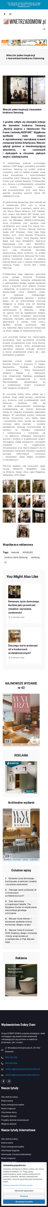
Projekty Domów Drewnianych (15, 1120)
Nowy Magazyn (8, 1108)
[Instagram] (10, 14)
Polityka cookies (26, 1185)
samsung (35, 557)
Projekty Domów (8, 1116)
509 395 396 (11, 1057)
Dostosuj (24, 1196)
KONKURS (28, 552)
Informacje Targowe (10, 1150)
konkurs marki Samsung (16, 557)
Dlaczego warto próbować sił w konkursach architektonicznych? (23, 649)
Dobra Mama (7, 1100)
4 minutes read (17, 617)
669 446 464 (11, 1063)
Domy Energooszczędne (12, 1104)
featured (15, 552)
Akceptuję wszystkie (24, 1202)
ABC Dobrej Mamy (9, 1097)
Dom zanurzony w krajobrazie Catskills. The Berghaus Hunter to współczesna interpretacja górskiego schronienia (21, 907)
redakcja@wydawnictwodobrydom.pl (22, 1069)
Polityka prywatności (11, 1185)
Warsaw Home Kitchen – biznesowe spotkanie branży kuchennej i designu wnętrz (18, 921)
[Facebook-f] (4, 14)
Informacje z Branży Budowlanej (16, 1154)
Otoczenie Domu (9, 1112)
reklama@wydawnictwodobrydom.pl (22, 1075)
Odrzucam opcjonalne (24, 1191)
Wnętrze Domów (8, 1124)
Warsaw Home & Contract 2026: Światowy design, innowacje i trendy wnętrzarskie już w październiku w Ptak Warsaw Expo (21, 936)
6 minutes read (17, 658)
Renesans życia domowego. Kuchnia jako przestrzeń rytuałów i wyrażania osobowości (21, 881)
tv (5, 562)
